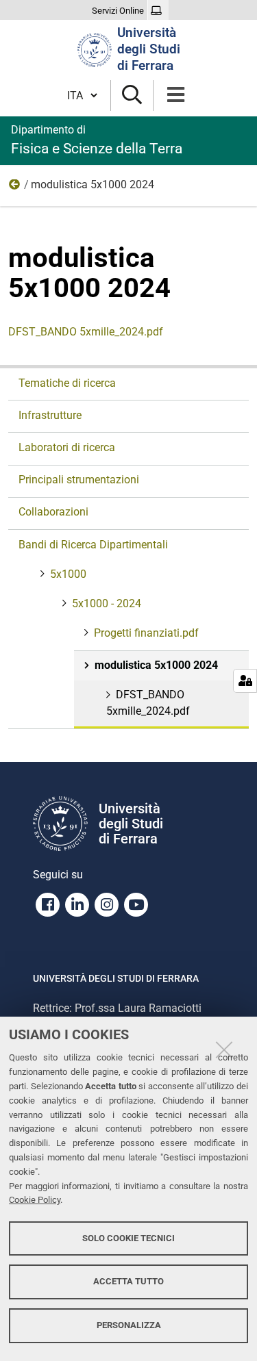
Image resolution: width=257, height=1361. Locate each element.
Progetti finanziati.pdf (146, 632)
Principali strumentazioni (79, 479)
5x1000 (68, 574)
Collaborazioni (53, 511)
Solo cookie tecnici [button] (128, 1238)
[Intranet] (158, 11)
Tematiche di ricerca (67, 383)
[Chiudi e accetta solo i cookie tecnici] (224, 1049)
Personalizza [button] (129, 1325)
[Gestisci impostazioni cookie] (245, 681)
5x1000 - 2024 (15, 187)
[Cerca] (132, 95)
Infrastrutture (50, 415)
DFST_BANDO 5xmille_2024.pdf (85, 331)
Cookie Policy (34, 1200)
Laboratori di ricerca (67, 447)
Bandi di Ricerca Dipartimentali (93, 544)
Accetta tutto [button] (128, 1281)
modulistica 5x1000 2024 (156, 665)
